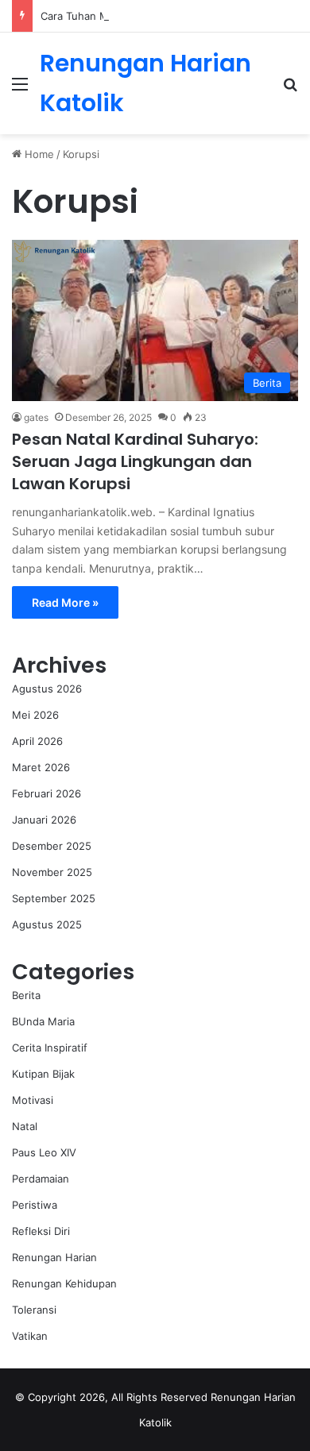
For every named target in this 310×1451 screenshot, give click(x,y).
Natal (24, 1126)
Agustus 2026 (47, 688)
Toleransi (34, 1309)
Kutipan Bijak (43, 1073)
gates (36, 417)
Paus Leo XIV (44, 1152)
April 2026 (37, 741)
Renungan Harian (54, 1257)
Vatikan (30, 1335)
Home (37, 154)
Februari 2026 (46, 793)
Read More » (65, 602)
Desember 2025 (51, 845)
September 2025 (53, 898)
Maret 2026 (41, 767)
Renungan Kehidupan (64, 1283)
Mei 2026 (35, 714)
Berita (26, 995)
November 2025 (52, 872)
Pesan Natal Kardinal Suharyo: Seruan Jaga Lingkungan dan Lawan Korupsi (135, 461)
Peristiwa (34, 1204)
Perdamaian (40, 1178)
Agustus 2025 (47, 924)
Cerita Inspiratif (49, 1047)
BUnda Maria (43, 1021)
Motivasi (32, 1100)
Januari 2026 (44, 819)
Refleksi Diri (41, 1231)
